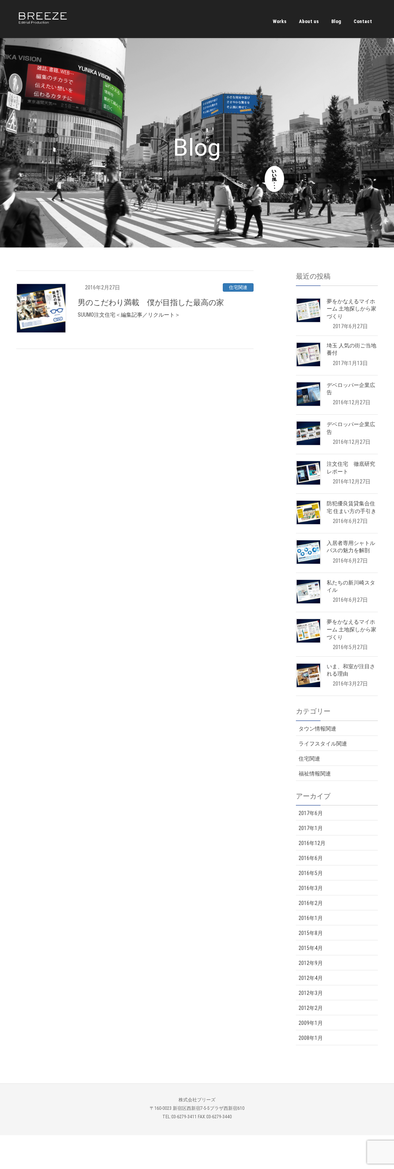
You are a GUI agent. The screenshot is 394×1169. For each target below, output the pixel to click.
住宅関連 (238, 287)
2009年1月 (311, 1023)
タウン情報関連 (317, 729)
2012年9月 (311, 963)
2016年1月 (311, 918)
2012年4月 (311, 978)
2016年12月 (312, 843)
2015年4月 (311, 948)
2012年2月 (311, 1008)
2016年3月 (311, 888)
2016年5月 (311, 873)
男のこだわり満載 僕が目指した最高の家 (151, 302)
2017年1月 (311, 828)
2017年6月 (311, 813)
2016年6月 (311, 858)
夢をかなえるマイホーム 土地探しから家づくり (351, 308)
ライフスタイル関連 (323, 744)
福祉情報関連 (315, 773)
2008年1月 (311, 1038)
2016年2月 (311, 903)
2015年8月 (311, 933)
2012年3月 (311, 993)
